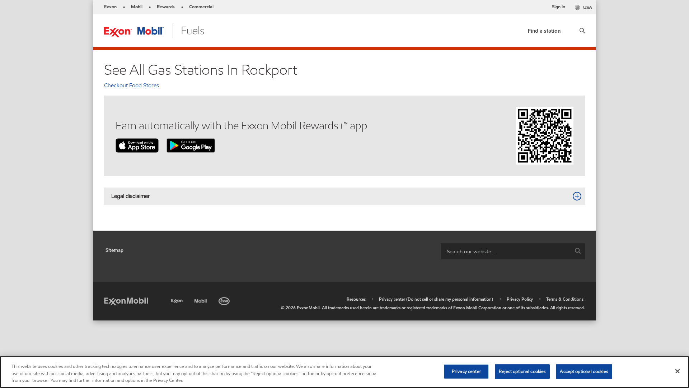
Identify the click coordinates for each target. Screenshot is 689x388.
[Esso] (225, 299)
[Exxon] (177, 299)
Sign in (558, 7)
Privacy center (466, 371)
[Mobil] (201, 299)
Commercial (201, 7)
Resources (356, 299)
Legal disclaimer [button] (130, 196)
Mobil (136, 7)
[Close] (677, 371)
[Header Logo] (154, 30)
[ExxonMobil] (126, 300)
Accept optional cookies (584, 371)
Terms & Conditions (564, 299)
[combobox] (513, 251)
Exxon (110, 7)
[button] (582, 30)
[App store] (137, 145)
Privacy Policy (520, 299)
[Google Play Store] (191, 145)
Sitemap (114, 250)
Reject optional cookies (522, 371)
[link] (544, 29)
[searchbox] (506, 251)
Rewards (166, 7)
